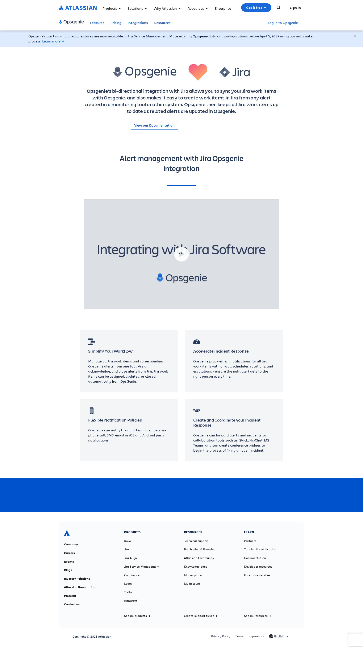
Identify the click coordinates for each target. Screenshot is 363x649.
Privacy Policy (220, 636)
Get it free (254, 7)
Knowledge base (195, 566)
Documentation (255, 558)
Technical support (196, 541)
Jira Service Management (141, 566)
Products (110, 8)
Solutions (135, 8)
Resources (196, 8)
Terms (239, 636)
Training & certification (260, 549)
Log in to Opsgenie (283, 22)
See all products (135, 615)
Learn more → (53, 41)
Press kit (70, 595)
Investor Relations (77, 578)
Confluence (131, 575)
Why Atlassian (165, 8)
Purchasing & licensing (199, 549)
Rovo (127, 541)
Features (97, 22)
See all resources (256, 615)
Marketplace (193, 575)
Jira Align (130, 558)
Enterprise (223, 8)
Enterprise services (257, 575)
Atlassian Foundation (79, 587)
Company (71, 544)
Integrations (138, 22)
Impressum (256, 636)
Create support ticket (199, 615)
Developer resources (258, 566)
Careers (69, 553)
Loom (128, 583)
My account (192, 583)
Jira (126, 549)
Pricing (115, 22)
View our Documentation (154, 125)
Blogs (68, 570)
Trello (128, 592)
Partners (250, 541)
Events (69, 561)
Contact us (72, 604)
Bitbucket (130, 601)
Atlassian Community (199, 558)
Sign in (295, 7)
